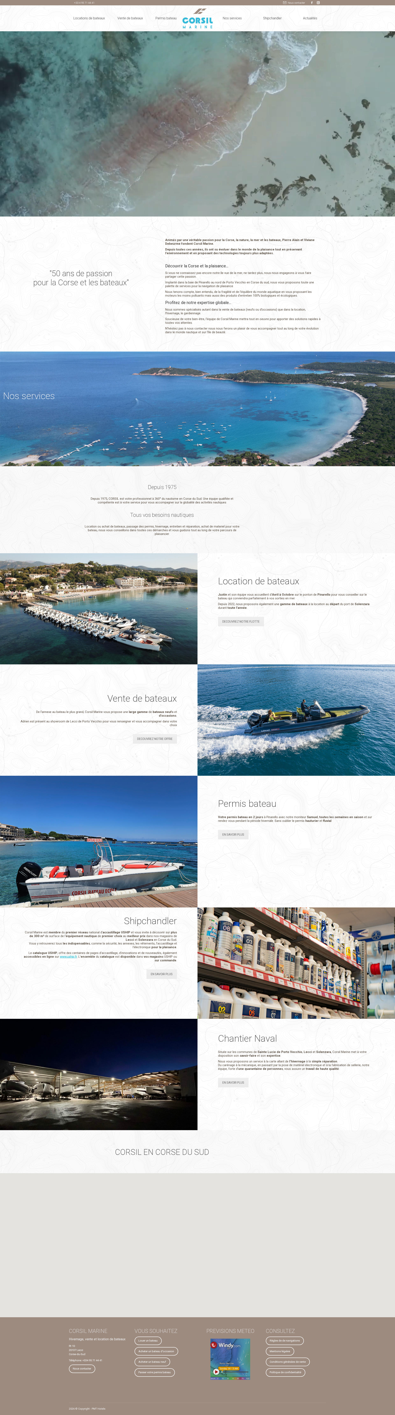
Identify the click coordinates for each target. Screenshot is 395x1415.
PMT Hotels (98, 1408)
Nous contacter (296, 2)
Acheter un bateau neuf (152, 1361)
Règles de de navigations (285, 1340)
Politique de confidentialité (285, 1372)
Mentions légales (280, 1351)
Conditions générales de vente (288, 1361)
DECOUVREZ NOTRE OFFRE (155, 739)
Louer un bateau (148, 1340)
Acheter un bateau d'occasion (156, 1351)
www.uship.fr (68, 956)
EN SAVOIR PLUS (233, 834)
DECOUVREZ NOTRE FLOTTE (241, 621)
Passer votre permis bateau (154, 1372)
